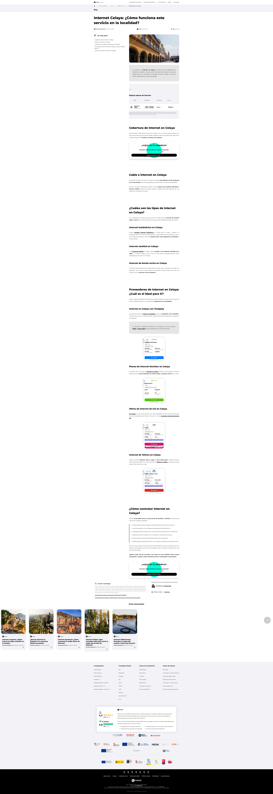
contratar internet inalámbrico (143, 232)
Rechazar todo (264, 783)
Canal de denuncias (165, 776)
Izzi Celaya (132, 414)
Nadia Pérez (167, 591)
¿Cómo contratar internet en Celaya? (105, 50)
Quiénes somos (107, 776)
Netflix (134, 328)
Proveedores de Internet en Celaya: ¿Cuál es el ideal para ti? (110, 47)
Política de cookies (146, 776)
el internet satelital (137, 251)
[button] (13, 629)
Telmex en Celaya (162, 462)
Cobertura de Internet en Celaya (104, 39)
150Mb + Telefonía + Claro (151, 473)
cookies (253, 766)
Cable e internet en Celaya (102, 42)
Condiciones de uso (262, 790)
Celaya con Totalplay (149, 314)
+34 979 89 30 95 (138, 785)
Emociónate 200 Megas (151, 342)
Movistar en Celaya (152, 371)
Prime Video (141, 328)
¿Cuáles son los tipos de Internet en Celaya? (107, 44)
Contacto (115, 776)
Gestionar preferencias (258, 786)
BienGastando (155, 776)
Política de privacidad (251, 790)
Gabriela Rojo (167, 586)
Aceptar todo (252, 783)
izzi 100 (146, 427)
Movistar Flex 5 (148, 383)
